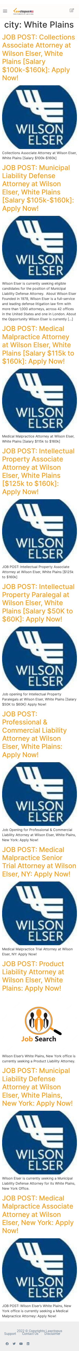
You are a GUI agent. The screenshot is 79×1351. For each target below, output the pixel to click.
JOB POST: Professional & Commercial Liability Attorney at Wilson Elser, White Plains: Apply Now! (34, 734)
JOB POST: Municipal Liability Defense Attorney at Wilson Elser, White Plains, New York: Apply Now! (37, 1086)
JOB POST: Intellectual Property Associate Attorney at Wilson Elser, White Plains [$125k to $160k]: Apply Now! (38, 471)
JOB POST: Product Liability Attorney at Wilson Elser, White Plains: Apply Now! (33, 976)
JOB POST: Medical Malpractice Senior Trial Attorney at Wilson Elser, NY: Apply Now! (39, 861)
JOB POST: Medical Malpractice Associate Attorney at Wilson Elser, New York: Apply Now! (38, 1214)
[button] (5, 10)
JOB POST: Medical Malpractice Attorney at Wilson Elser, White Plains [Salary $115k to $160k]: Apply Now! (38, 344)
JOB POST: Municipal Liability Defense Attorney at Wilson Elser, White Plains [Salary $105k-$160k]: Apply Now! (38, 187)
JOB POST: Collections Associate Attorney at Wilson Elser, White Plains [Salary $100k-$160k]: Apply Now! (38, 57)
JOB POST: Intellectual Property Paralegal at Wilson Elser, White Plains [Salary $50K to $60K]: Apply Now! (38, 602)
